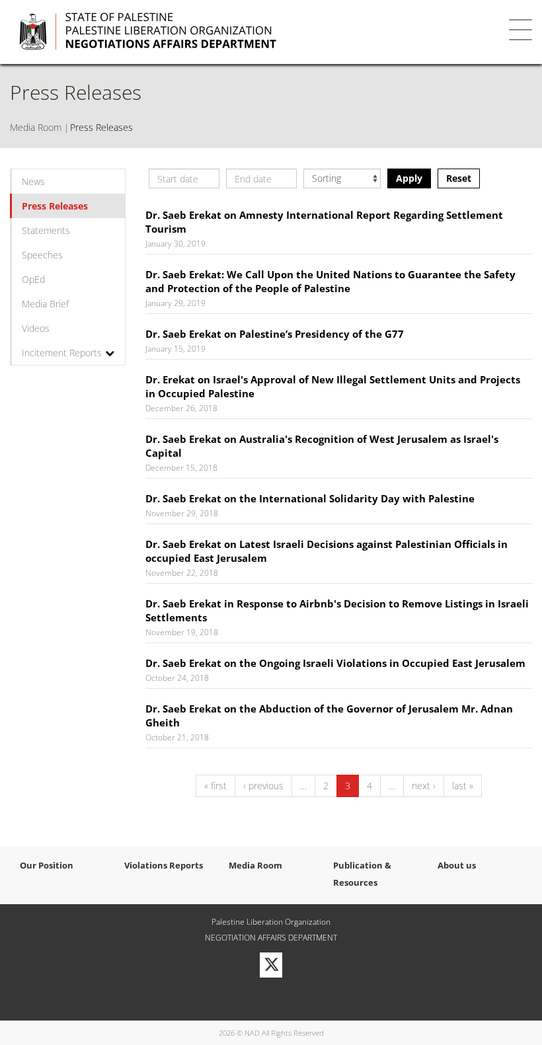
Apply (409, 178)
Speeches (42, 255)
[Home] (232, 31)
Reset (458, 178)
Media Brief (45, 303)
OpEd (33, 279)
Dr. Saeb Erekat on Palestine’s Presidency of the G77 (274, 333)
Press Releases (55, 206)
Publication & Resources (362, 873)
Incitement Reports (62, 352)
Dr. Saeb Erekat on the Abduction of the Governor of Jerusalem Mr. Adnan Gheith (329, 715)
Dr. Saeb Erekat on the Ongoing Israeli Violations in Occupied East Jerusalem (335, 663)
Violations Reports (163, 865)
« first (215, 785)
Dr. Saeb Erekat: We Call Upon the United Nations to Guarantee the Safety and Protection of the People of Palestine (330, 281)
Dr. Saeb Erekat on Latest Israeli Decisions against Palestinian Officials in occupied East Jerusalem (326, 550)
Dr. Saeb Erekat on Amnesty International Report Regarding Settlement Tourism (324, 221)
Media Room (35, 127)
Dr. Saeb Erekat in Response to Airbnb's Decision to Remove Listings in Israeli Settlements (337, 610)
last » (462, 785)
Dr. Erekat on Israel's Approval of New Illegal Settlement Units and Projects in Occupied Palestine (332, 386)
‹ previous (263, 785)
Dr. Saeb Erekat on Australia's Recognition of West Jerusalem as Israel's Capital (321, 445)
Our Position (46, 865)
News (33, 181)
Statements (46, 230)
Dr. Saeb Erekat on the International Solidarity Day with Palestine (310, 498)
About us (457, 865)
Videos (36, 328)
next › (424, 785)
